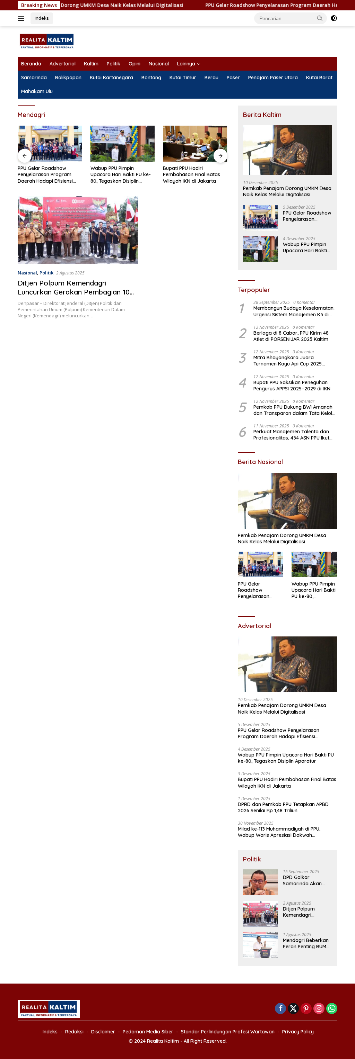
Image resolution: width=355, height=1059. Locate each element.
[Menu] (22, 18)
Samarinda (34, 77)
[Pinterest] (306, 1009)
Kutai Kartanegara (111, 77)
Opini (134, 64)
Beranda (31, 64)
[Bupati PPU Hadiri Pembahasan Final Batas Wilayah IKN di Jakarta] (195, 144)
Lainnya (186, 64)
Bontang (151, 77)
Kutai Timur (183, 77)
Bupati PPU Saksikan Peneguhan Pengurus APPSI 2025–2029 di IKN (291, 385)
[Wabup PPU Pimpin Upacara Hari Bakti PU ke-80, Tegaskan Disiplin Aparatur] (122, 144)
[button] (320, 18)
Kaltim (91, 64)
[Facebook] (280, 1009)
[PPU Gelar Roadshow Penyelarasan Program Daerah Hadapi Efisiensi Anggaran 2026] (50, 144)
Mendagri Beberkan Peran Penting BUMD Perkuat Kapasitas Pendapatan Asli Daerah (306, 943)
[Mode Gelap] (333, 18)
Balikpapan (68, 77)
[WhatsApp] (331, 1009)
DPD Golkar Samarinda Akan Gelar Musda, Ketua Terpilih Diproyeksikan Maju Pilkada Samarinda (306, 880)
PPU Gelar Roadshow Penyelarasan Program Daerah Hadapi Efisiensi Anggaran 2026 (45, 174)
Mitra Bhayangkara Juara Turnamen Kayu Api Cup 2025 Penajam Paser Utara (287, 360)
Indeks (42, 18)
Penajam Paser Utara (273, 77)
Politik (113, 64)
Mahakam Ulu (37, 91)
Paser (233, 77)
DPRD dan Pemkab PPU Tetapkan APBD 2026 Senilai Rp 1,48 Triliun (283, 807)
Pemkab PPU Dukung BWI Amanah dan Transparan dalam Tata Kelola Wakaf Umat (294, 410)
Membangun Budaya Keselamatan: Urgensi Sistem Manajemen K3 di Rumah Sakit (294, 311)
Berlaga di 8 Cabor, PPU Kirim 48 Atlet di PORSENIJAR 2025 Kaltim (291, 336)
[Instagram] (318, 1009)
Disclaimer (103, 1032)
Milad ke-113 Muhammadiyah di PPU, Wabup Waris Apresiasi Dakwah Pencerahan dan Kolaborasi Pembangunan (287, 832)
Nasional (159, 64)
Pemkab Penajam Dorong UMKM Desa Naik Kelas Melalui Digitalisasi (287, 191)
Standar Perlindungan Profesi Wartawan (228, 1032)
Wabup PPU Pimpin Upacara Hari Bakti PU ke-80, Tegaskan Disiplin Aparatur (120, 174)
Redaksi (74, 1032)
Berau (211, 77)
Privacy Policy (298, 1032)
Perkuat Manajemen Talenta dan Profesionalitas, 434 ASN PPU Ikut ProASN (291, 434)
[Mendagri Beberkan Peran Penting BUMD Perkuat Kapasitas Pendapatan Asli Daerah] (260, 945)
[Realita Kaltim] (47, 41)
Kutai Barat (319, 77)
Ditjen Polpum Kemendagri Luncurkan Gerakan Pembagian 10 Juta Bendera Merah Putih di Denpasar (74, 296)
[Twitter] (293, 1009)
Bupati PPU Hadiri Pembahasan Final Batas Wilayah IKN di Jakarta (191, 174)
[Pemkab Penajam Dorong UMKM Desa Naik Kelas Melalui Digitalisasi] (287, 150)
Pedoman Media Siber (148, 1032)
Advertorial (63, 64)
